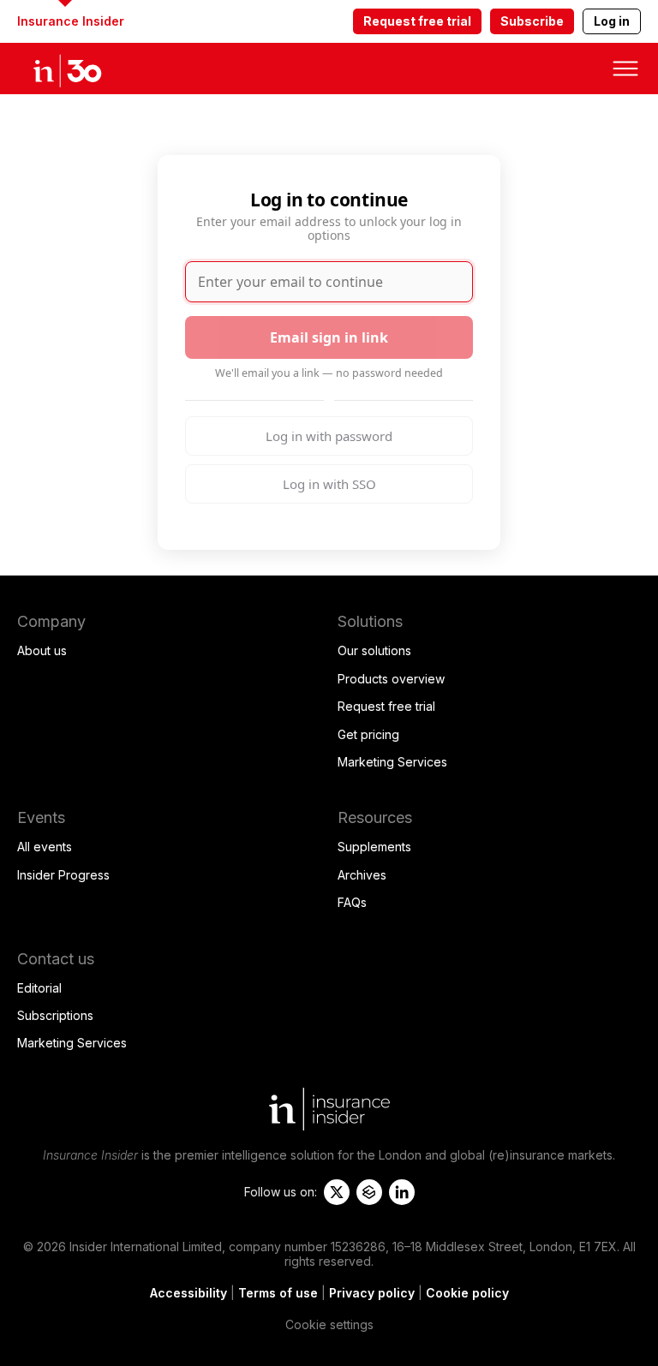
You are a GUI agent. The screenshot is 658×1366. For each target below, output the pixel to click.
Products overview (391, 678)
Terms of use (278, 1292)
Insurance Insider (70, 21)
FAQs (352, 902)
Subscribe (532, 21)
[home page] (85, 68)
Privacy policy (372, 1292)
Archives (362, 875)
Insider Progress (63, 875)
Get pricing (368, 734)
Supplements (374, 846)
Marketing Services (392, 762)
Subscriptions (55, 1015)
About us (42, 650)
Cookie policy (467, 1292)
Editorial (39, 988)
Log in (612, 21)
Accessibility (188, 1292)
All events (44, 846)
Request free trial (417, 21)
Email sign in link (329, 337)
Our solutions (374, 650)
